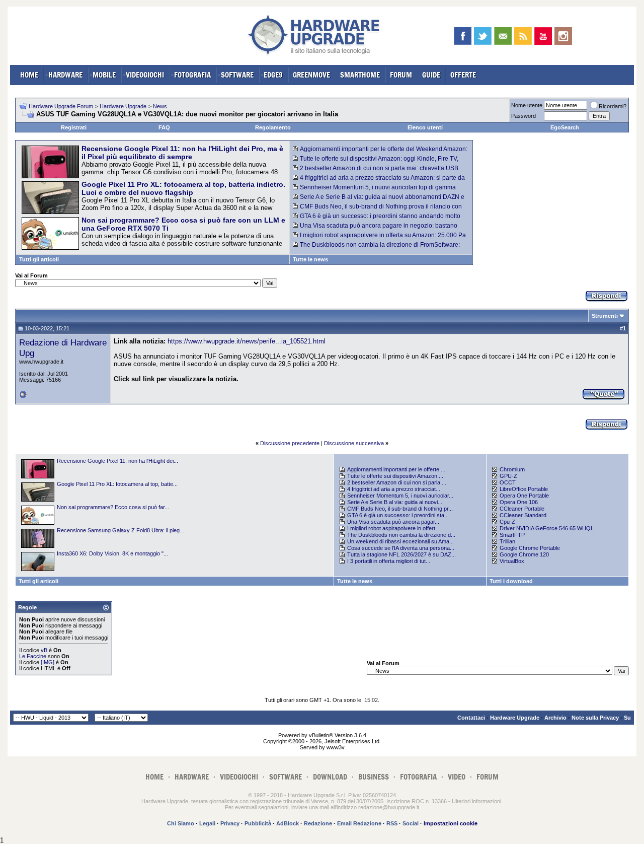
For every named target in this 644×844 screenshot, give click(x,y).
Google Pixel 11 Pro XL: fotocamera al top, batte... (117, 484)
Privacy (229, 823)
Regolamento (273, 127)
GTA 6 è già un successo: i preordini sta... (398, 515)
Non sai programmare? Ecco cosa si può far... (113, 507)
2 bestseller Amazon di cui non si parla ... (396, 482)
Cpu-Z (507, 522)
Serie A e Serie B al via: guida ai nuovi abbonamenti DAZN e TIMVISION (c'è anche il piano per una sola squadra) (378, 200)
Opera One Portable (524, 496)
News (160, 106)
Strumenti (605, 316)
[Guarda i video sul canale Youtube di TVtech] (543, 36)
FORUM (401, 74)
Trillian (507, 541)
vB (44, 650)
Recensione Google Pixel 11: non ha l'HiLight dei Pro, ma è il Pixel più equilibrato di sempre (182, 153)
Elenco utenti (425, 127)
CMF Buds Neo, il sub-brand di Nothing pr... (400, 509)
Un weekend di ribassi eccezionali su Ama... (400, 541)
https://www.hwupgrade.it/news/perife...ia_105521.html (247, 341)
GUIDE (431, 74)
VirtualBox (512, 561)
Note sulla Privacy (595, 718)
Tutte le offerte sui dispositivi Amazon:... (395, 476)
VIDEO (456, 776)
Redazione (318, 823)
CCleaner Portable (522, 509)
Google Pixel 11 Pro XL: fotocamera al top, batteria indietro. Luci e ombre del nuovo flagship (183, 188)
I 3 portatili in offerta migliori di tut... (388, 561)
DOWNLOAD (330, 776)
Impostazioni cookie (450, 823)
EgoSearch (564, 127)
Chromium (512, 469)
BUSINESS (373, 776)
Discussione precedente (289, 443)
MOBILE (104, 74)
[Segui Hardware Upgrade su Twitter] (483, 36)
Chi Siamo (180, 823)
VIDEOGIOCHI (145, 74)
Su (627, 718)
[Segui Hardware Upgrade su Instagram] (563, 36)
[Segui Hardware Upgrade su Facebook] (462, 36)
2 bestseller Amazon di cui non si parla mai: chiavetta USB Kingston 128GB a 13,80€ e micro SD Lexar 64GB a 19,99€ (375, 172)
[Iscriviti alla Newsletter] (503, 36)
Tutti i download (511, 581)
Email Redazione (359, 823)
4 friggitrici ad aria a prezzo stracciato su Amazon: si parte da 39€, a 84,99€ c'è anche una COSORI (379, 181)
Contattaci (471, 718)
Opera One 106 (519, 502)
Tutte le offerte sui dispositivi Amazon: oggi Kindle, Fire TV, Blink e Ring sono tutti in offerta (375, 162)
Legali (207, 823)
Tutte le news (310, 259)
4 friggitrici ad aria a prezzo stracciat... (393, 489)
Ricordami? (612, 106)
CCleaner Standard (523, 515)
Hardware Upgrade (123, 106)
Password (523, 116)
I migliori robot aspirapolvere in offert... (393, 528)
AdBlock (287, 823)
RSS (391, 823)
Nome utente (526, 105)
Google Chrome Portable (530, 548)
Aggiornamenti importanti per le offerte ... (396, 469)
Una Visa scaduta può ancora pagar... (393, 522)
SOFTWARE (237, 74)
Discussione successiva (354, 443)
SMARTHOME (360, 74)
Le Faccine (32, 656)
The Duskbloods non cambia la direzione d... (401, 535)
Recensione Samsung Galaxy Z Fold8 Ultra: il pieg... (120, 530)
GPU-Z (508, 476)
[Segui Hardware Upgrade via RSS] (523, 36)
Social (411, 823)
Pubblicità (258, 823)
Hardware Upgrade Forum (61, 106)
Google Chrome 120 (524, 554)
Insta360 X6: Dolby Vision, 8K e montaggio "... (112, 553)
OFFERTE (463, 74)
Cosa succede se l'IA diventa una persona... (400, 548)
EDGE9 (273, 74)
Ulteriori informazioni (476, 801)
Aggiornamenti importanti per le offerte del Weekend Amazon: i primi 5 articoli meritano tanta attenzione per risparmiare (380, 153)
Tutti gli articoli (39, 259)
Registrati (74, 127)
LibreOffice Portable (524, 489)
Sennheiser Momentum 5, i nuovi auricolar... (400, 496)
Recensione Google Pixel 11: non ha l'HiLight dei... (117, 461)
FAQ (164, 127)
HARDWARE (65, 74)
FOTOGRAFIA (192, 74)
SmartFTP (512, 535)
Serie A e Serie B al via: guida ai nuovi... (394, 502)
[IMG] (47, 662)
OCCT (508, 482)
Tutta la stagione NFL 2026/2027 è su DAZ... (401, 554)
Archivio (555, 718)
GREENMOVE (311, 74)
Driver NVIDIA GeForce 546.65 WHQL (547, 528)
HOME (29, 74)
